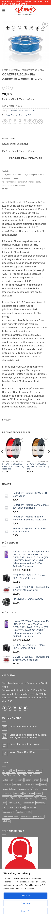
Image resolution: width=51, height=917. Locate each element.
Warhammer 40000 (10, 816)
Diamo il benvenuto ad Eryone (24, 744)
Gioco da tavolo (25, 789)
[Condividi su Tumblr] (35, 121)
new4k (39, 794)
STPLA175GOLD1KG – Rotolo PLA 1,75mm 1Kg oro (38, 466)
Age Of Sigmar (9, 775)
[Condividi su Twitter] (20, 121)
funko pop (17, 784)
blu (17, 115)
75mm (30, 771)
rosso (43, 798)
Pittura (13, 798)
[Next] (48, 457)
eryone (44, 780)
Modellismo (29, 794)
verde (11, 807)
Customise (26, 903)
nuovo (5, 798)
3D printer (21, 771)
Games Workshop (31, 784)
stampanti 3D (28, 803)
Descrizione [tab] (8, 138)
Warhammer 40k (24, 812)
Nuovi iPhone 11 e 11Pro (22, 752)
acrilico (39, 771)
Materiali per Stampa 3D (24, 70)
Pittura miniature (25, 798)
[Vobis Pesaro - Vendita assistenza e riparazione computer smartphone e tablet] (25, 10)
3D (13, 771)
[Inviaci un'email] (15, 708)
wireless (6, 821)
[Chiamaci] (20, 708)
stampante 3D (14, 803)
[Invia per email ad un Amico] (25, 121)
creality (28, 780)
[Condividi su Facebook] (10, 121)
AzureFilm (10, 115)
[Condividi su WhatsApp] (4, 121)
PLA (42, 70)
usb (4, 807)
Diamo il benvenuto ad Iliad (23, 726)
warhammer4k (8, 812)
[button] (4, 10)
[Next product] (4, 88)
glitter (37, 789)
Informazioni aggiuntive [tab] (15, 144)
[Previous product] (10, 88)
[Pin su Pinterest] (30, 121)
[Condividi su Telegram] (40, 121)
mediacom (7, 794)
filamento (23, 115)
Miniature (18, 794)
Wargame (20, 807)
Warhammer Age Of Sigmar (32, 816)
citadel (36, 775)
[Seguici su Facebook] (4, 708)
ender (36, 780)
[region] (25, 893)
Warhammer (31, 807)
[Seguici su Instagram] (10, 708)
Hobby (44, 789)
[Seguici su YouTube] (25, 708)
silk (4, 803)
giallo (43, 784)
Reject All (25, 911)
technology (40, 803)
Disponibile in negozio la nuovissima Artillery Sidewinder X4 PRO (27, 736)
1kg (8, 771)
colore (20, 780)
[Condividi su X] (15, 121)
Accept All (25, 895)
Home (5, 70)
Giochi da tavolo (9, 789)
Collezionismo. (9, 780)
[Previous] (2, 457)
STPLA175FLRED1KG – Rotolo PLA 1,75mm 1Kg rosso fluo (13, 466)
